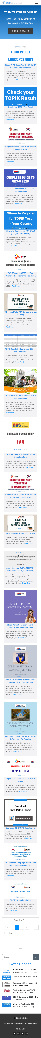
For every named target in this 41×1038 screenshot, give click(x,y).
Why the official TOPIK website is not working (20, 312)
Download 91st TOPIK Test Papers (20, 531)
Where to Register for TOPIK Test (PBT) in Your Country (20, 231)
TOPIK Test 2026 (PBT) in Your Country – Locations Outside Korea (20, 272)
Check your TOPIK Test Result (20, 105)
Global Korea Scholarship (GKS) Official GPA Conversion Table (20, 616)
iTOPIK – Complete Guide (20, 899)
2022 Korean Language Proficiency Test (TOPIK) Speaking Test (20, 862)
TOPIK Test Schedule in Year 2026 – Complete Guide (20, 350)
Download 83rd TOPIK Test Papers (20, 821)
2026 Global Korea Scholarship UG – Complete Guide (20, 393)
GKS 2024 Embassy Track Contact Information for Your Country (20, 672)
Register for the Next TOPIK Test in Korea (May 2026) (20, 146)
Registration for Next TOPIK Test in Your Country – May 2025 (20, 493)
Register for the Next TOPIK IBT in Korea (20, 777)
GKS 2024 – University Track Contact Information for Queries (20, 729)
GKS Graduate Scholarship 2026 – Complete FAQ (20, 446)
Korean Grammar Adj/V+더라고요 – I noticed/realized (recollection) (20, 569)
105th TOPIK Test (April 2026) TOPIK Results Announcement (20, 65)
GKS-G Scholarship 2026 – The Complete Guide (20, 189)
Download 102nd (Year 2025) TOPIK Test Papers (20, 984)
